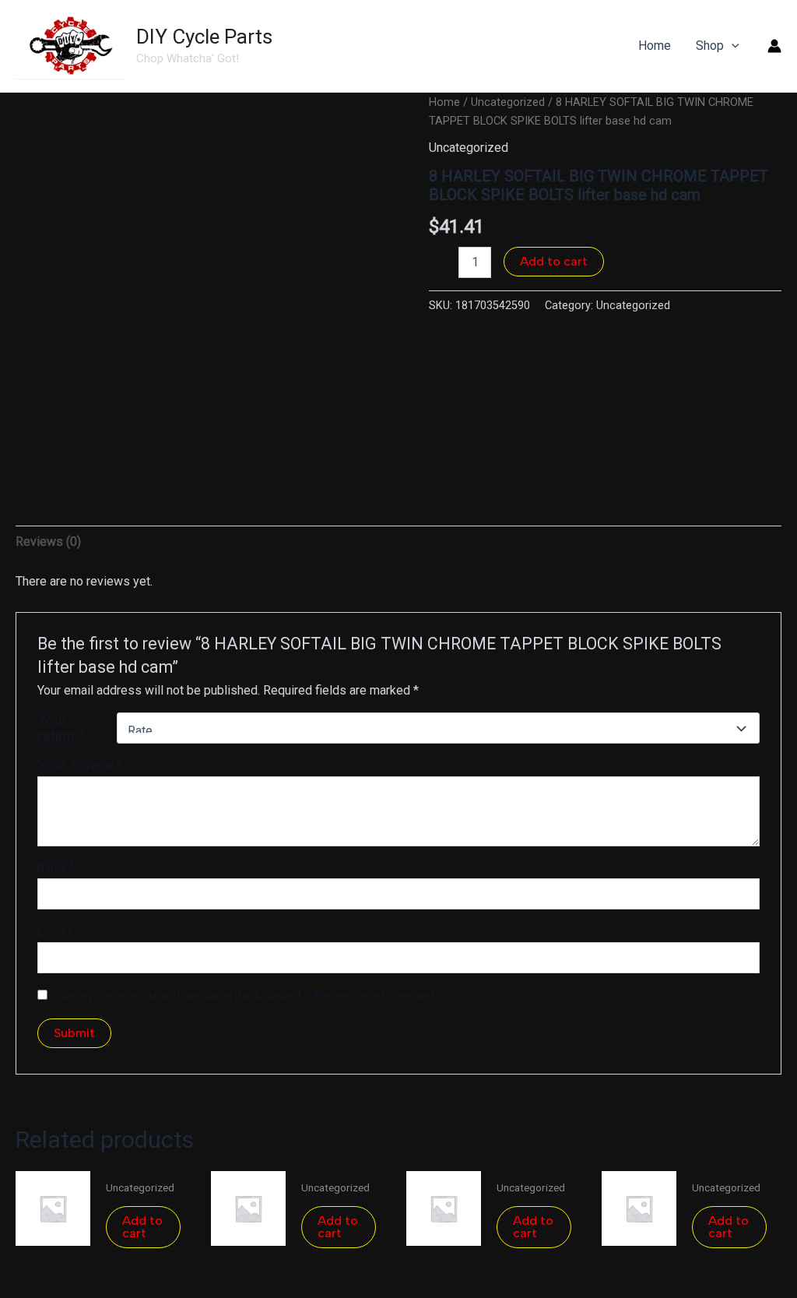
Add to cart (554, 261)
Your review (80, 764)
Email (54, 932)
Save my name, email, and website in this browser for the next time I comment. (244, 996)
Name (56, 867)
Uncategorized (508, 102)
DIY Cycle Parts (204, 36)
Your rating (61, 728)
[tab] (48, 542)
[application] (731, 46)
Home (444, 102)
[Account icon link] (774, 46)
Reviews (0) (48, 541)
